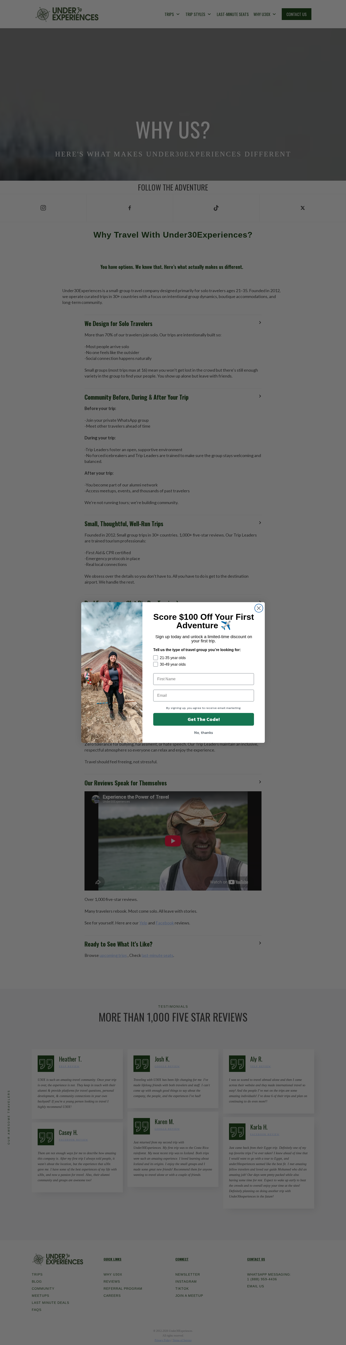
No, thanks (203, 732)
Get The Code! (204, 719)
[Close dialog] (259, 608)
